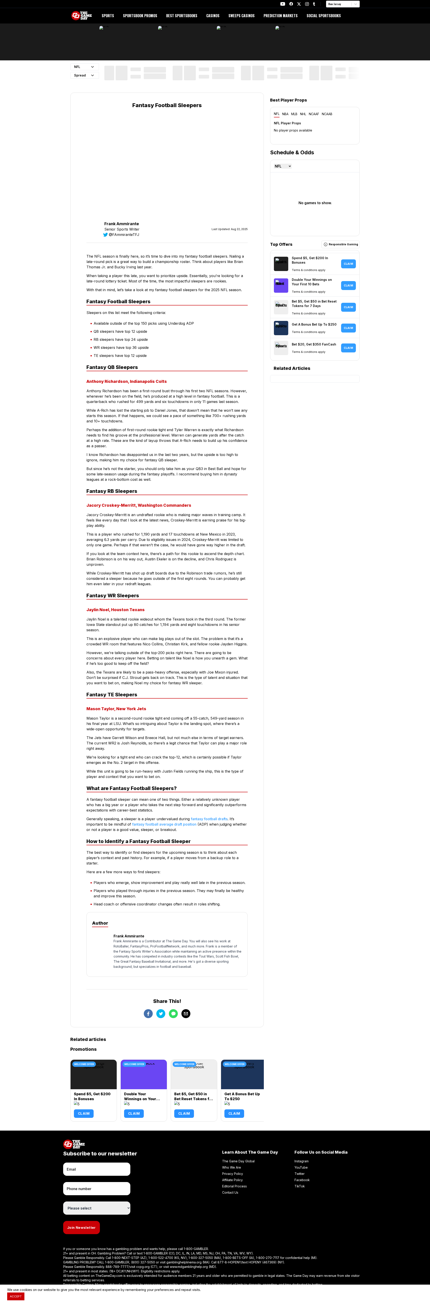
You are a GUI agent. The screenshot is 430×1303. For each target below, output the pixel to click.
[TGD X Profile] (299, 4)
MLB (294, 114)
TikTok (300, 1186)
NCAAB (327, 114)
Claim (84, 1113)
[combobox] (328, 4)
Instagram (302, 1161)
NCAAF (314, 114)
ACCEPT (16, 1296)
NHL (303, 114)
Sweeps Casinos (241, 15)
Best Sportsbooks (181, 15)
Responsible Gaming (343, 244)
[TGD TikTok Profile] (314, 4)
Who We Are (231, 1167)
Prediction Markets (281, 15)
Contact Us (230, 1192)
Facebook (302, 1180)
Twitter (300, 1174)
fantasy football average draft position (164, 824)
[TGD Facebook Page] (291, 4)
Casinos (212, 15)
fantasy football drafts (209, 819)
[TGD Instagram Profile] (307, 4)
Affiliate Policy (232, 1180)
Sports (108, 15)
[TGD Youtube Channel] (283, 4)
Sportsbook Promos (140, 15)
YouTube (301, 1167)
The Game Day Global (238, 1161)
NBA (285, 114)
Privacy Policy (232, 1174)
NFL (277, 114)
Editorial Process (234, 1186)
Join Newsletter (81, 1227)
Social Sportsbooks (324, 15)
